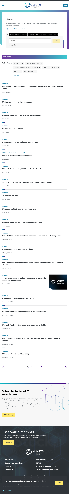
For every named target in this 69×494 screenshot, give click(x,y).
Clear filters (17, 75)
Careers (23, 29)
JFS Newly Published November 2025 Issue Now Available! (24, 312)
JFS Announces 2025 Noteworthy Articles (17, 249)
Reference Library (41, 35)
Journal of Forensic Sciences (18, 35)
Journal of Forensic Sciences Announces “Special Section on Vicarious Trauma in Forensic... (32, 264)
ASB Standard (28, 71)
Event (16, 71)
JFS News (17, 63)
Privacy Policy (7, 490)
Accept (59, 483)
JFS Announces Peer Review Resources (17, 102)
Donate (8, 466)
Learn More (9, 442)
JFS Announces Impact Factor (13, 129)
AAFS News (9, 460)
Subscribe (7, 414)
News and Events (53, 35)
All (7, 35)
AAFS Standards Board (44, 460)
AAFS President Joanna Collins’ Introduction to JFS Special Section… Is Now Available (24, 279)
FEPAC (38, 463)
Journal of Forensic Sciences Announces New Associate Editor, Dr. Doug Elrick (31, 236)
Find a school (13, 29)
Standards (31, 35)
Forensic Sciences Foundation (47, 466)
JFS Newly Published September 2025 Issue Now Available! (24, 325)
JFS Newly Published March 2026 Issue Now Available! (22, 222)
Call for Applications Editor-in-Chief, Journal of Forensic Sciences (27, 182)
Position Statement (33, 63)
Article (54, 67)
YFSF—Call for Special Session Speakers (17, 155)
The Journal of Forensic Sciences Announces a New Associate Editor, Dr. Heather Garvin (32, 88)
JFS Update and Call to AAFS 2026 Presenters (19, 209)
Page (44, 67)
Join (65, 5)
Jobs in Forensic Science (14, 463)
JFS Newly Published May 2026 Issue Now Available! (21, 169)
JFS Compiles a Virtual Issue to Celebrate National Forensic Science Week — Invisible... (31, 339)
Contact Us (9, 470)
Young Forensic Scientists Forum (26, 67)
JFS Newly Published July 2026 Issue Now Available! (21, 115)
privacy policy (16, 485)
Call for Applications (10, 196)
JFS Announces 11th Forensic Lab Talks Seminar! (20, 142)
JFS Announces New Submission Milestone (18, 298)
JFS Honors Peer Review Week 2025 (15, 354)
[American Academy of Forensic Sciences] (33, 5)
